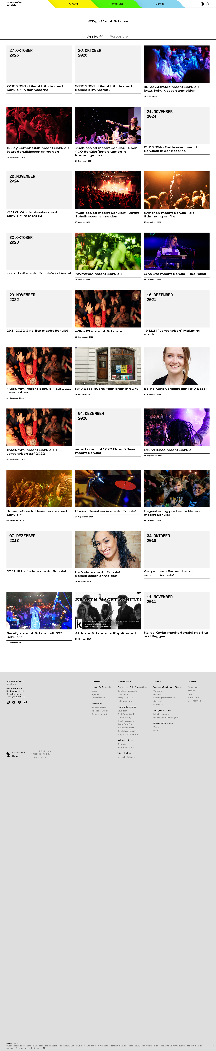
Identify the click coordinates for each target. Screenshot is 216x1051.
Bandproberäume (126, 747)
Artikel (95, 37)
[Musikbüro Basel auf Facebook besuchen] (14, 702)
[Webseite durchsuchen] (208, 4)
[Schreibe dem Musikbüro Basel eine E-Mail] (25, 702)
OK (44, 1048)
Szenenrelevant (99, 714)
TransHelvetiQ (125, 717)
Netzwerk (158, 704)
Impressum (193, 697)
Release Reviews (100, 707)
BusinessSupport (126, 727)
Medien (191, 690)
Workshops (123, 694)
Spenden (157, 701)
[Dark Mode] (202, 4)
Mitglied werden (161, 714)
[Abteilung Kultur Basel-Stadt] (15, 754)
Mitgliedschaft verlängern (166, 717)
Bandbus (122, 744)
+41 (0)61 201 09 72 (15, 696)
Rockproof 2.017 (125, 698)
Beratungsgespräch (127, 691)
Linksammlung (125, 701)
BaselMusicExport (126, 731)
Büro (155, 730)
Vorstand (157, 691)
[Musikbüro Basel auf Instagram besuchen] (8, 702)
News (94, 691)
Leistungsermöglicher (164, 698)
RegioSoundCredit (126, 714)
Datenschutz (194, 701)
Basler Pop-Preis (126, 724)
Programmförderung (128, 734)
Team (156, 727)
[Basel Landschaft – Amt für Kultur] (41, 754)
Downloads (193, 687)
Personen (119, 37)
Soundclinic (123, 711)
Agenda (95, 694)
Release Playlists (100, 711)
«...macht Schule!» (126, 757)
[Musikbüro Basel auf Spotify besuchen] (19, 702)
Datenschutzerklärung (28, 1048)
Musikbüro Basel (15, 683)
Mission (157, 694)
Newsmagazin (98, 698)
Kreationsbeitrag (126, 721)
